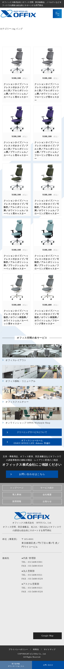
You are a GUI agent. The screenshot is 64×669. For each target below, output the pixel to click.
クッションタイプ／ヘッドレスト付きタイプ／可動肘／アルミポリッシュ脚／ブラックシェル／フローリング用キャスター (47, 262)
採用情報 (16, 501)
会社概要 (47, 494)
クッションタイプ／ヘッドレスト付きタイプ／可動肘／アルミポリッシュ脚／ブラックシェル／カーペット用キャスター (16, 262)
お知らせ (47, 501)
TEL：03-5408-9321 (32, 588)
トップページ (17, 488)
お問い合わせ (48, 665)
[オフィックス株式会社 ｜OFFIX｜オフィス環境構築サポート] (18, 15)
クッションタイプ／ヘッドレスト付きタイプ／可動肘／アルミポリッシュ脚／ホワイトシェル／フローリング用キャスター (47, 207)
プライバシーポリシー (18, 649)
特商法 (36, 649)
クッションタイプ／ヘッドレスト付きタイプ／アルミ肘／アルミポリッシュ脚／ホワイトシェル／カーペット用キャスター (16, 90)
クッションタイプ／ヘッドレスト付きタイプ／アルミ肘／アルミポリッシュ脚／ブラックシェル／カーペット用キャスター (16, 148)
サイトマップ (50, 649)
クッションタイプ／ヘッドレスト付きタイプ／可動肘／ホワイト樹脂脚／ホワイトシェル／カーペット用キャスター (16, 317)
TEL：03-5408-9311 (32, 575)
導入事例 (16, 494)
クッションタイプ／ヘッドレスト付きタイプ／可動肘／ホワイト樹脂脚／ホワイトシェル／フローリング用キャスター (47, 317)
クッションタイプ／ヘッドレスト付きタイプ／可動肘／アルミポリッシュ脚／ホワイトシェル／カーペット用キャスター (16, 207)
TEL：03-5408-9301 (32, 562)
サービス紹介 (47, 488)
